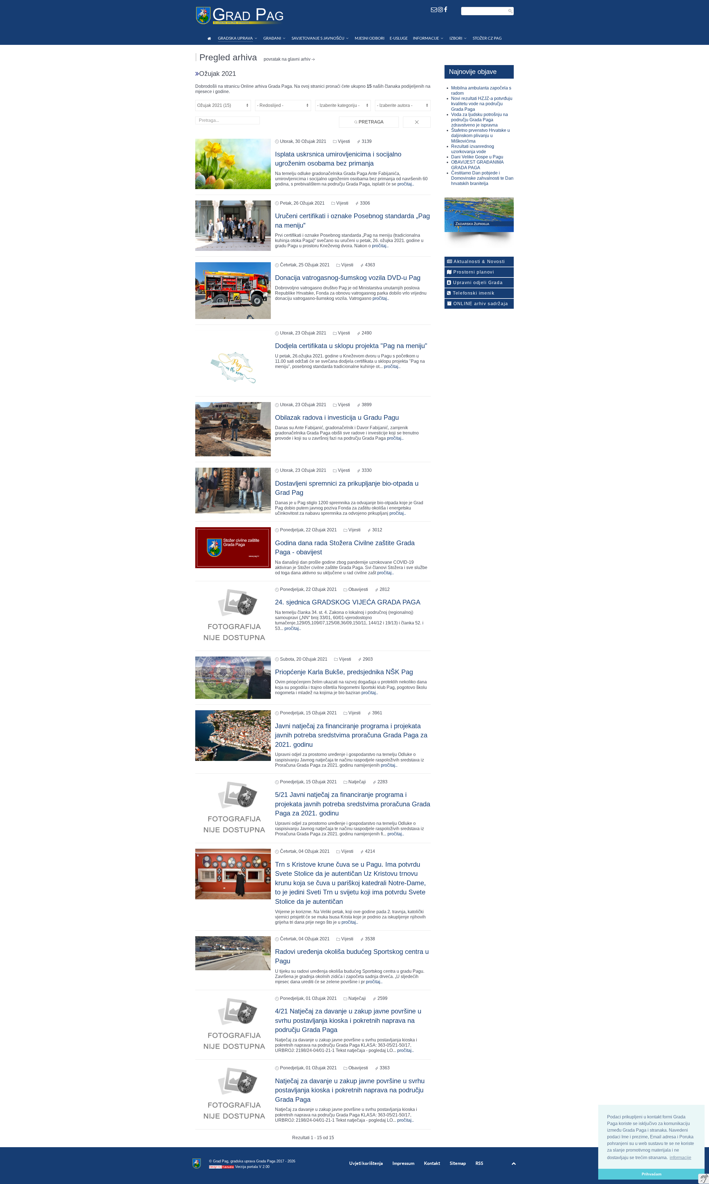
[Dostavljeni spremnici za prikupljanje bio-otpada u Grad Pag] (233, 490)
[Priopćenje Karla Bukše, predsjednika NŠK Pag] (233, 677)
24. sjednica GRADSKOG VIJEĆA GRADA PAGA (347, 602)
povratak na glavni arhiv (287, 59)
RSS (479, 1163)
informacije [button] (680, 1157)
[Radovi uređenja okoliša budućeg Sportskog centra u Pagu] (233, 953)
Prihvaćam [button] (651, 1174)
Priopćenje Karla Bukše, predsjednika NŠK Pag (344, 672)
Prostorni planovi (473, 272)
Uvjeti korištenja (366, 1163)
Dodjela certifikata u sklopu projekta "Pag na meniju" (351, 345)
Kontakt (432, 1163)
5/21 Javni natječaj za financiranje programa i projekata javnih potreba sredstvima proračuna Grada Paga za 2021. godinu (352, 804)
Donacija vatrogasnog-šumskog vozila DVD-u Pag (347, 277)
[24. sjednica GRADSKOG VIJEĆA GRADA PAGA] (233, 615)
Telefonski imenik (473, 293)
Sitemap (458, 1163)
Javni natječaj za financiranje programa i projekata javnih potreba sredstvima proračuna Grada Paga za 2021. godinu (351, 735)
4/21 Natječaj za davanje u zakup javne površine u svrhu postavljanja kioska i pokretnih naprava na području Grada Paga (348, 1020)
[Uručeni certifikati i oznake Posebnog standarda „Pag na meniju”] (233, 225)
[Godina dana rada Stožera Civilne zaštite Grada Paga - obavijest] (233, 547)
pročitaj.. (405, 184)
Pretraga (371, 122)
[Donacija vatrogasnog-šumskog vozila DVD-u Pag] (233, 290)
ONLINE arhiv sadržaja (480, 303)
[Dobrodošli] (210, 38)
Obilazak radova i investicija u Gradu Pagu (337, 417)
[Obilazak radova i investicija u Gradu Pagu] (233, 428)
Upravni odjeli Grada (477, 282)
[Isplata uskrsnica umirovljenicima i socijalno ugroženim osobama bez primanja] (233, 163)
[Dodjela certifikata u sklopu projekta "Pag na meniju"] (233, 360)
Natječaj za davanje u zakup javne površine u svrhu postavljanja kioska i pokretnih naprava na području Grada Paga (350, 1090)
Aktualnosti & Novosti (479, 261)
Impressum (403, 1163)
